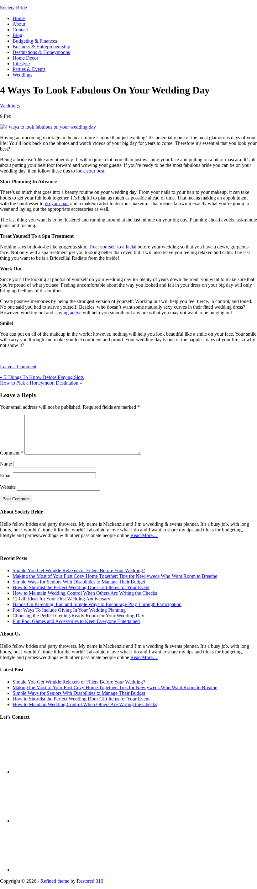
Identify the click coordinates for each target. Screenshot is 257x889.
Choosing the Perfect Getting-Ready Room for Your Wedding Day (78, 615)
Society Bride (13, 7)
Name (6, 463)
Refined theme (54, 881)
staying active (68, 312)
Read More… (144, 535)
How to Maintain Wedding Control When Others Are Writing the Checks (85, 593)
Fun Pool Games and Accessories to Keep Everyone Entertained (76, 621)
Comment (11, 452)
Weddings (10, 105)
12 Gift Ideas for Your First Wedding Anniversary (61, 598)
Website (8, 487)
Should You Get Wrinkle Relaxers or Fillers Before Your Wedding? (79, 570)
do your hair (57, 203)
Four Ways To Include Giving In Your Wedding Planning (69, 610)
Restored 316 (90, 881)
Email (6, 475)
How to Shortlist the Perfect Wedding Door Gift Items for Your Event (81, 587)
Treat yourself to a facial (112, 246)
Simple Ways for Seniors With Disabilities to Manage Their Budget (79, 581)
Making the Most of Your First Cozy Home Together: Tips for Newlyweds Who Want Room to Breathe (115, 576)
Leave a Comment (18, 366)
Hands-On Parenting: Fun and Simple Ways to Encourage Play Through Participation (97, 604)
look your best (90, 170)
